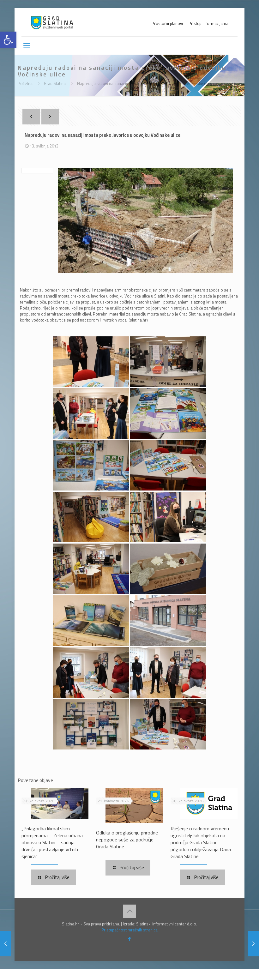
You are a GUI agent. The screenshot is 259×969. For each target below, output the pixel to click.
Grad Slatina (55, 83)
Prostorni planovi (167, 23)
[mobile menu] (26, 45)
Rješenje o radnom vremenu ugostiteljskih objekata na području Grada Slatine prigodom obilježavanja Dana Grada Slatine (201, 842)
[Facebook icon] (129, 938)
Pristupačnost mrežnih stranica (129, 930)
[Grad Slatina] (52, 22)
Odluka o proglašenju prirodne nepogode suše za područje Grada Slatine (127, 839)
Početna (25, 83)
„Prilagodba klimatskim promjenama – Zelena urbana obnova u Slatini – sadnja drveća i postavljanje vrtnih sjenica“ (52, 842)
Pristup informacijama (208, 23)
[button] (8, 40)
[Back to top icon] (129, 911)
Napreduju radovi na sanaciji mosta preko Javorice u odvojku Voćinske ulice (144, 83)
